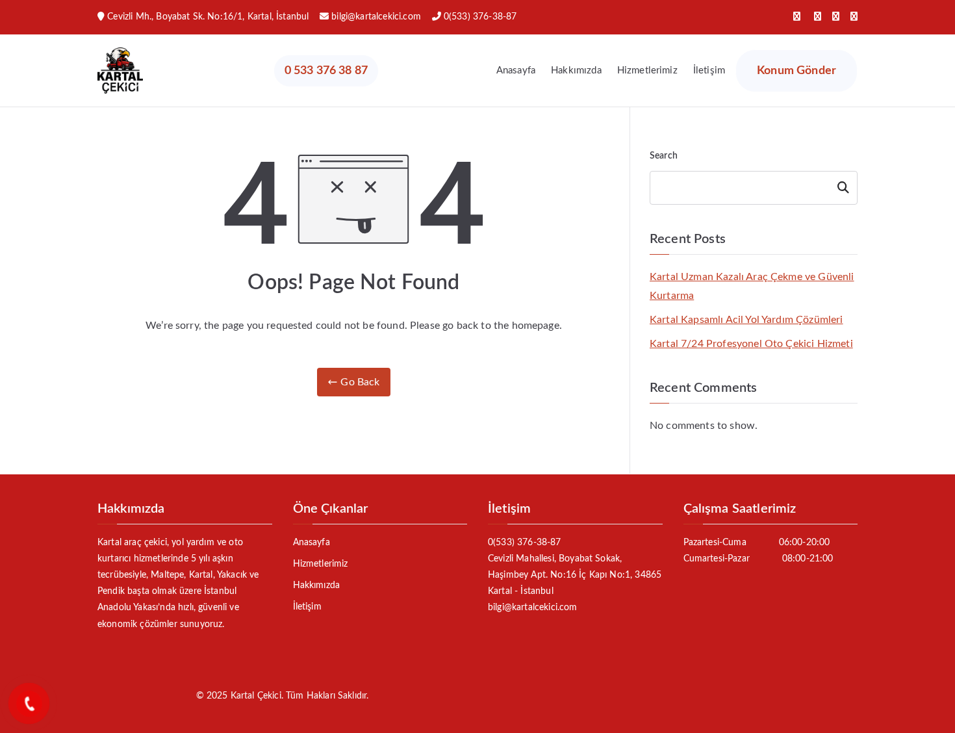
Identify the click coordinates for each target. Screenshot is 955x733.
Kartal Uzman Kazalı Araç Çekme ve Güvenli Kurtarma (752, 286)
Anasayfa (515, 70)
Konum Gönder (796, 71)
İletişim (709, 70)
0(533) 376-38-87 (480, 16)
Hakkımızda (576, 70)
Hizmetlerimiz (647, 70)
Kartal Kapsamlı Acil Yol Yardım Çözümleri (746, 320)
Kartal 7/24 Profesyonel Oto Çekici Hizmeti (751, 344)
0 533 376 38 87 (326, 71)
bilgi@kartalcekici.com (376, 16)
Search (664, 156)
